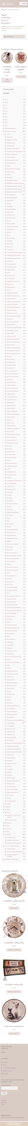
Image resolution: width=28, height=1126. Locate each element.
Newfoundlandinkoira (12, 529)
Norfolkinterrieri (11, 532)
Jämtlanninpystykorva (13, 391)
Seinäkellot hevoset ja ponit (14, 843)
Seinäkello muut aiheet (13, 840)
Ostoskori (5, 1073)
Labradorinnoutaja (12, 463)
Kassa (4, 1065)
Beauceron (9, 177)
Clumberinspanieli (11, 267)
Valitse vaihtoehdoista (14, 950)
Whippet (9, 798)
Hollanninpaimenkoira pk (13, 353)
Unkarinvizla (10, 740)
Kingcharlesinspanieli (12, 443)
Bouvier (9, 220)
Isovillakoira (10, 379)
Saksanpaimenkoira (12, 630)
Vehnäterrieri (10, 755)
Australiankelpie (11, 157)
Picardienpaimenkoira (12, 567)
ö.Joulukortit (8, 828)
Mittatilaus (8, 812)
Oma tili (5, 1062)
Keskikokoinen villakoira (13, 428)
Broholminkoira (11, 238)
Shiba (8, 665)
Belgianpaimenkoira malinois (14, 189)
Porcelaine (10, 584)
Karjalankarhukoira (12, 411)
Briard (8, 235)
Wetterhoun (10, 795)
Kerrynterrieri (10, 423)
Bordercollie (10, 212)
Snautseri (9, 697)
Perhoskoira (10, 550)
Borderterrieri (10, 215)
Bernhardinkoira (11, 195)
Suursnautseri (10, 717)
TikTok (3, 1104)
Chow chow (10, 261)
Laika (8, 469)
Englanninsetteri (11, 298)
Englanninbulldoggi (12, 293)
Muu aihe (9, 526)
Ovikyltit (7, 831)
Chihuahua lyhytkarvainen (13, 255)
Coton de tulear (11, 275)
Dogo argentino (11, 287)
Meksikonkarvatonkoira (13, 512)
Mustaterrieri (10, 524)
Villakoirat (9, 775)
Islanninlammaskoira (12, 373)
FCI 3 (6, 108)
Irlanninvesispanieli (12, 371)
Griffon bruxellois (11, 336)
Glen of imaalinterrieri (13, 322)
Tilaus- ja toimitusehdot (9, 1068)
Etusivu (4, 9)
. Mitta (8, 134)
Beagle (9, 174)
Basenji (9, 166)
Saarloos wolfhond (12, 625)
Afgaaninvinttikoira (12, 140)
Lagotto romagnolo (12, 466)
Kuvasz (9, 460)
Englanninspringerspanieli (14, 301)
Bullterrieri (10, 246)
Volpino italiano (11, 778)
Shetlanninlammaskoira (13, 662)
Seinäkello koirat (11, 837)
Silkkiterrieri (10, 677)
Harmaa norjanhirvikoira (13, 342)
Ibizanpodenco (11, 359)
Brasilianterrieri (11, 229)
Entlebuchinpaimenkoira (13, 307)
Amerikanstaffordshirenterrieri (15, 151)
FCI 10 (6, 102)
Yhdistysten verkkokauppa (11, 859)
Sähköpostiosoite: (6, 1085)
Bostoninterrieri (11, 218)
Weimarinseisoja (11, 786)
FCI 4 (6, 111)
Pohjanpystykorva (11, 576)
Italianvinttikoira (11, 382)
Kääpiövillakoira (11, 408)
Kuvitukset (8, 804)
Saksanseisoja (10, 633)
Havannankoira (11, 345)
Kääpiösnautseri (11, 405)
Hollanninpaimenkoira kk (13, 348)
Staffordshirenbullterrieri (13, 705)
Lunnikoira (9, 498)
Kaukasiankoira (11, 417)
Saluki (8, 636)
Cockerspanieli (11, 270)
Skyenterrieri (10, 688)
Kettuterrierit (10, 431)
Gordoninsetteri (11, 324)
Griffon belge (10, 333)
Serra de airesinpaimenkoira (14, 656)
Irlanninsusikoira (11, 365)
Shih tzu (9, 668)
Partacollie (10, 547)
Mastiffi (9, 506)
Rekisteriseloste (7, 1070)
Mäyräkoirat (10, 509)
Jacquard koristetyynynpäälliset (15, 851)
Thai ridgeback (11, 726)
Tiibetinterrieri (11, 734)
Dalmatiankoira (11, 278)
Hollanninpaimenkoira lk (13, 350)
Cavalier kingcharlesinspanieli (14, 252)
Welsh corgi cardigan (12, 789)
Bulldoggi (9, 241)
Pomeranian (10, 581)
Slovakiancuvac (11, 694)
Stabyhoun (10, 703)
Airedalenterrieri (11, 143)
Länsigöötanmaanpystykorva (14, 480)
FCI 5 (6, 114)
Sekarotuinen (10, 653)
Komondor (10, 449)
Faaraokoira (10, 319)
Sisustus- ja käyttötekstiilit (12, 846)
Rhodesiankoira (11, 616)
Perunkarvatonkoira (12, 552)
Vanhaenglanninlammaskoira (14, 752)
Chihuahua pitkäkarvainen (13, 258)
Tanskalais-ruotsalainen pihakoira (16, 720)
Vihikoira (9, 766)
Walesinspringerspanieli (13, 781)
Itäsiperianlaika (11, 385)
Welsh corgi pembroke (13, 792)
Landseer (9, 477)
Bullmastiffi (10, 244)
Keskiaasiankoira (11, 425)
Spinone (9, 700)
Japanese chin (10, 394)
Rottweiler (10, 619)
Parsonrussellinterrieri (13, 544)
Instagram (4, 1102)
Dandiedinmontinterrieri (13, 281)
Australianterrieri (11, 163)
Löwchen (9, 495)
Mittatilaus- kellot (12, 820)
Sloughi (9, 691)
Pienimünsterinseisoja (13, 570)
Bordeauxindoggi (11, 209)
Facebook (3, 1100)
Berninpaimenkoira (12, 197)
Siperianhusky (10, 679)
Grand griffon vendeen (12, 330)
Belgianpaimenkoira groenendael (15, 183)
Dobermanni (10, 284)
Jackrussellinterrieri (12, 388)
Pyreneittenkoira (11, 602)
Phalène (9, 564)
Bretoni (9, 232)
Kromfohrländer (11, 454)
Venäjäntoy (10, 760)
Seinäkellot (8, 834)
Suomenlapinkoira (11, 711)
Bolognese (10, 206)
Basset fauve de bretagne (13, 169)
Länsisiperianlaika (11, 483)
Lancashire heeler (11, 474)
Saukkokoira (10, 642)
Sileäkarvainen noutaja (13, 674)
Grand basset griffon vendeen (14, 327)
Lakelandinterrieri (11, 472)
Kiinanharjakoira (11, 437)
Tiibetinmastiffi (11, 729)
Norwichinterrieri (11, 535)
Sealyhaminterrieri (12, 651)
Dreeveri (9, 290)
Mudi (8, 521)
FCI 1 (6, 99)
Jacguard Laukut (11, 849)
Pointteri (9, 578)
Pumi (8, 593)
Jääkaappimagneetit (10, 128)
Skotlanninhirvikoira (12, 682)
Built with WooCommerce (17, 1117)
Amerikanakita (11, 145)
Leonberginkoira (11, 489)
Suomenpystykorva (12, 714)
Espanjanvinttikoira (12, 313)
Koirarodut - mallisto (10, 131)
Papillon (9, 541)
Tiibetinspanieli (11, 731)
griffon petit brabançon (13, 339)
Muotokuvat (8, 823)
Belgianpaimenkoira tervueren (15, 192)
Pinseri (9, 573)
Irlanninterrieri (11, 368)
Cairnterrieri (10, 249)
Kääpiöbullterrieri (11, 399)
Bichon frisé (10, 200)
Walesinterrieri (11, 783)
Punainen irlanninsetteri (13, 596)
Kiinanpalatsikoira (12, 440)
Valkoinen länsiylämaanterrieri (15, 743)
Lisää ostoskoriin (7, 80)
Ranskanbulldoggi (11, 613)
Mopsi (8, 518)
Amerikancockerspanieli (13, 148)
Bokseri (9, 203)
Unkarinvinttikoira (12, 737)
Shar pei (9, 659)
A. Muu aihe (10, 137)
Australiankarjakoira (12, 154)
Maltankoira (10, 500)
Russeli (9, 622)
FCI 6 (6, 117)
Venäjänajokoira (11, 757)
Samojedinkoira (11, 639)
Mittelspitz (10, 515)
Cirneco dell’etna (11, 264)
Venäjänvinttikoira (12, 763)
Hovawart (9, 356)
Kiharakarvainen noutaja (13, 434)
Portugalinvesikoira (12, 590)
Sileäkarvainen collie (12, 671)
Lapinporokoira (11, 486)
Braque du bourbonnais (13, 226)
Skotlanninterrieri (11, 685)
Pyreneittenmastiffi (12, 604)
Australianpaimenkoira (13, 160)
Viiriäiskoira (10, 769)
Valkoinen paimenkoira (13, 746)
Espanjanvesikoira (11, 310)
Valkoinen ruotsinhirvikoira (14, 749)
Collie (8, 272)
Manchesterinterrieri (12, 503)
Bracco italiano (11, 223)
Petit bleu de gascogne (13, 558)
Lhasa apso (10, 492)
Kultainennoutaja (11, 457)
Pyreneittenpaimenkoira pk (14, 610)
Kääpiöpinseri (10, 402)
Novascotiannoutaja (12, 538)
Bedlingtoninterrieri (12, 180)
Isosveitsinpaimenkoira (13, 376)
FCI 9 (6, 125)
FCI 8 (6, 122)
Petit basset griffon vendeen (14, 555)
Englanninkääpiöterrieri (13, 296)
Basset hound (10, 171)
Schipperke (10, 648)
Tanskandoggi (10, 723)
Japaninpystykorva (12, 397)
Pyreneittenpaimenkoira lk (14, 607)
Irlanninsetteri (11, 362)
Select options (21, 76)
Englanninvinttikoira (12, 304)
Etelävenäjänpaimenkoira (13, 316)
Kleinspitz (9, 446)
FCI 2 (6, 105)
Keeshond (9, 420)
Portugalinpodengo (12, 587)
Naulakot (7, 825)
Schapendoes (10, 645)
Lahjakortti (8, 806)
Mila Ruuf (7, 809)
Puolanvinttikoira (11, 599)
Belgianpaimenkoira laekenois (15, 186)
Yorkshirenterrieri (11, 801)
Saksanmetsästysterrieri (13, 627)
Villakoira (9, 772)
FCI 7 (6, 119)
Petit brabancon (11, 561)
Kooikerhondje (11, 451)
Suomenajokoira (11, 708)
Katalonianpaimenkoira (13, 414)
